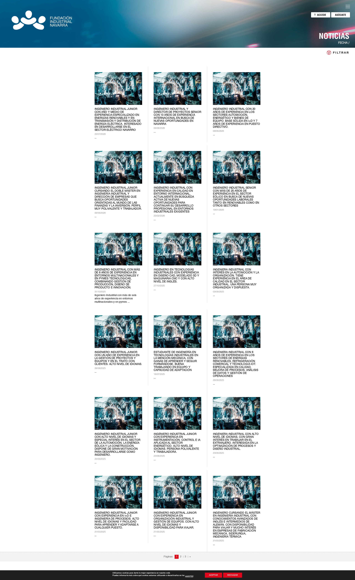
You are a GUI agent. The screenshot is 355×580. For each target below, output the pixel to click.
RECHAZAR (232, 575)
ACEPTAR (213, 575)
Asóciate (340, 15)
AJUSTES (189, 576)
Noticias (334, 36)
